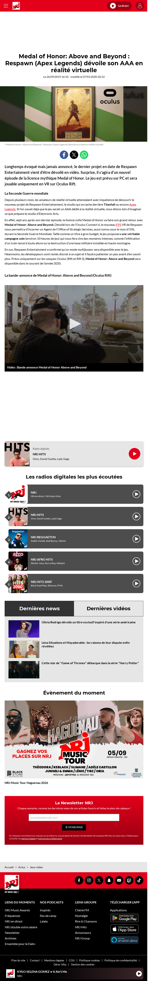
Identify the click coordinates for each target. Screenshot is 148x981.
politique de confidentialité (50, 838)
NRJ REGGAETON (43, 537)
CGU (72, 960)
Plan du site (18, 960)
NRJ (33, 492)
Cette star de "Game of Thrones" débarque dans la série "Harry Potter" (90, 663)
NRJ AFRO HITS (42, 559)
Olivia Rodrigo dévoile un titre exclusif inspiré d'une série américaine (89, 622)
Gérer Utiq (60, 964)
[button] (74, 323)
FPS (118, 224)
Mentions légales (54, 960)
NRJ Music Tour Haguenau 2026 (26, 782)
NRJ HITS (39, 454)
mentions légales (28, 838)
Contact (35, 960)
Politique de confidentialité (120, 960)
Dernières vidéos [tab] (108, 608)
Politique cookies (89, 960)
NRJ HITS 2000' (41, 581)
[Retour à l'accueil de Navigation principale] (16, 6)
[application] (74, 324)
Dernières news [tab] (39, 608)
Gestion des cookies (82, 964)
